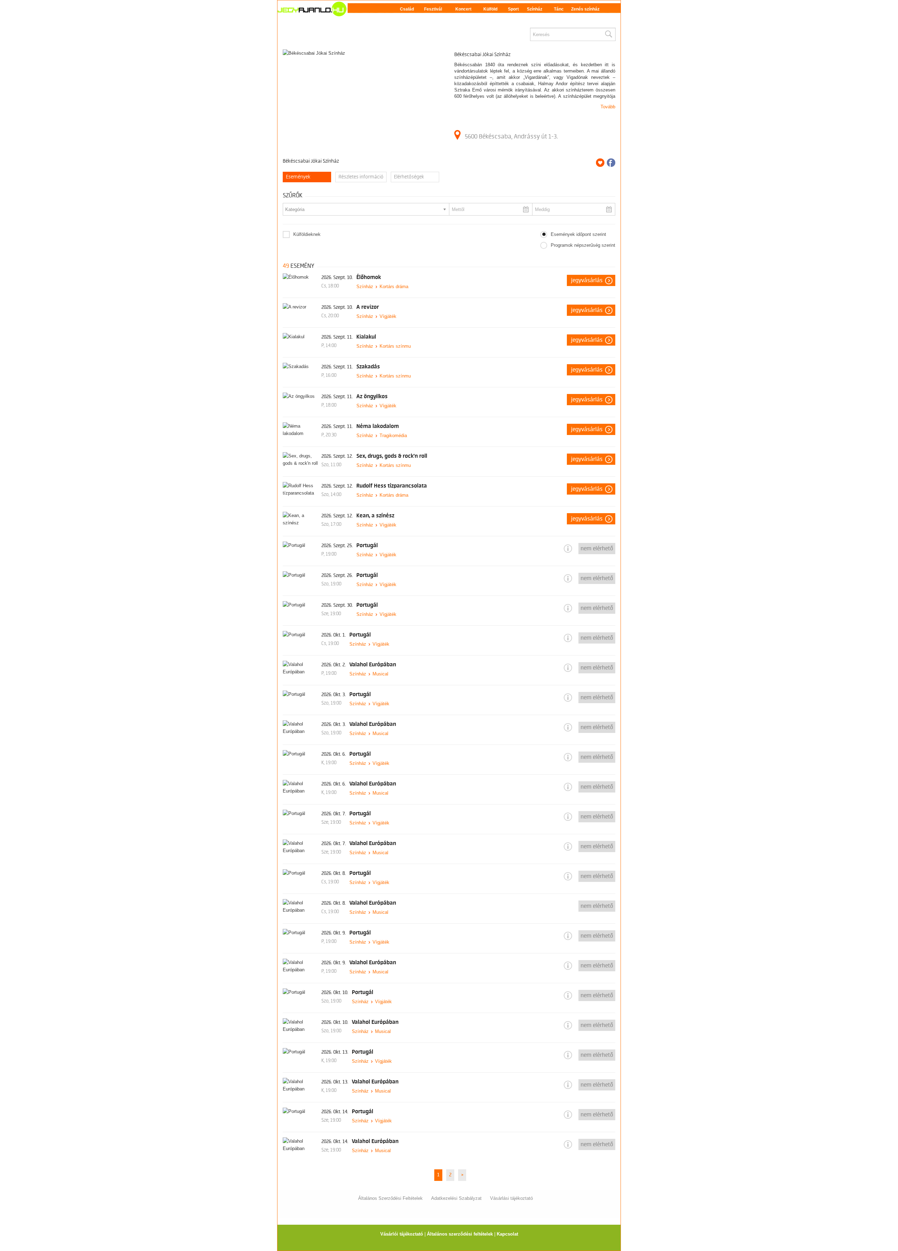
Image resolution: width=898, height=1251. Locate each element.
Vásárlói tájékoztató (401, 1234)
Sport (513, 9)
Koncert (463, 9)
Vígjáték (388, 316)
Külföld (490, 9)
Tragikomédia (393, 435)
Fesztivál (433, 9)
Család (407, 9)
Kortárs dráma (394, 286)
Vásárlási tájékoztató (511, 1198)
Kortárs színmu (395, 346)
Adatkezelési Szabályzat (456, 1198)
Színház (534, 9)
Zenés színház (585, 9)
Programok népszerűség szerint (583, 245)
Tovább (608, 106)
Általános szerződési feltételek (460, 1234)
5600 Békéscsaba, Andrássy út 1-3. (511, 136)
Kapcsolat (507, 1234)
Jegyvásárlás (587, 280)
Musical (380, 674)
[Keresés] (608, 34)
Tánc (559, 9)
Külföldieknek (307, 234)
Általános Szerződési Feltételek (390, 1198)
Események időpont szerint (578, 234)
